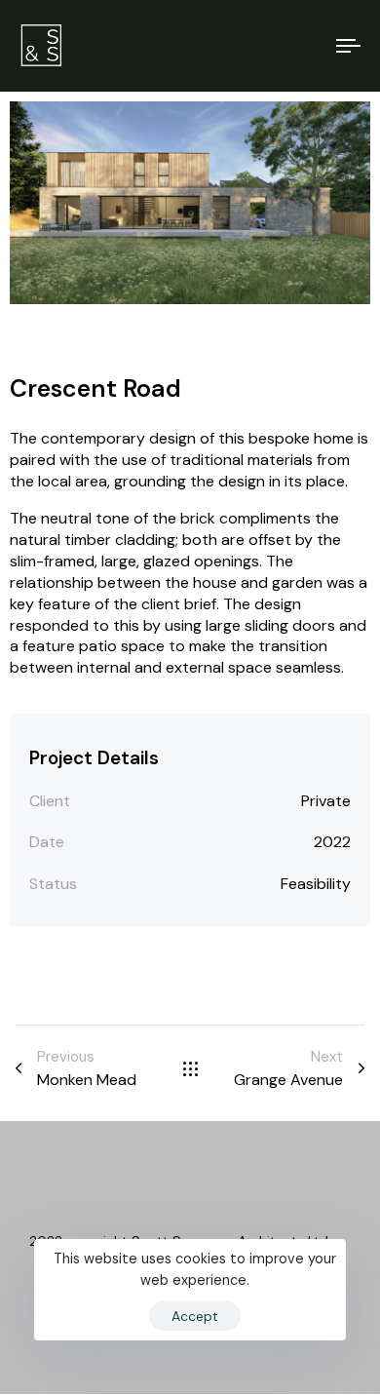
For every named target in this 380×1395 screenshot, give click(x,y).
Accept (194, 1316)
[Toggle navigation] (304, 46)
